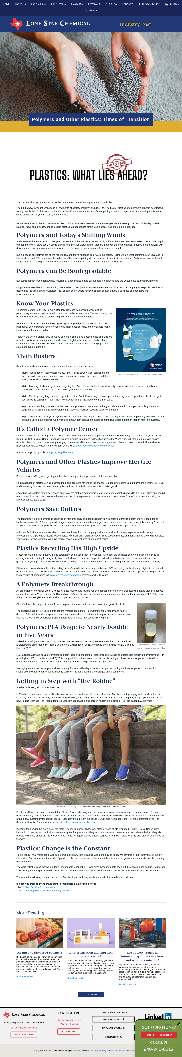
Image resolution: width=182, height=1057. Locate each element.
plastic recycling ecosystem (66, 575)
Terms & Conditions (118, 1051)
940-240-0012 (159, 1049)
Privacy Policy (151, 4)
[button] (178, 1023)
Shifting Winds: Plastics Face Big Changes (48, 890)
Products (57, 4)
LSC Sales (37, 4)
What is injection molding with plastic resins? (90, 954)
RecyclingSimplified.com (60, 452)
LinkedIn (174, 4)
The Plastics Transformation (41, 887)
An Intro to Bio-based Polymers (39, 952)
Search (92, 10)
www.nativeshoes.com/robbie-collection (74, 822)
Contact (127, 4)
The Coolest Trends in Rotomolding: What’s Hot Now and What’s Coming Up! (142, 956)
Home (6, 4)
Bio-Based (77, 4)
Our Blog (111, 4)
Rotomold (94, 4)
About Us (20, 4)
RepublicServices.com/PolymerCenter (94, 445)
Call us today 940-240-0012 (24, 1028)
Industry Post (135, 24)
